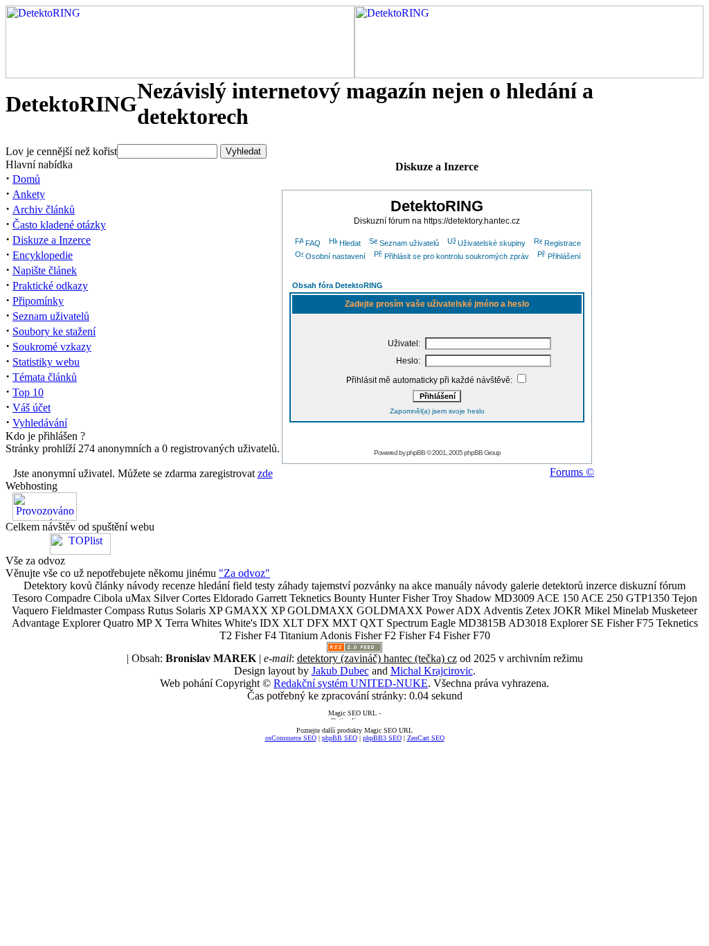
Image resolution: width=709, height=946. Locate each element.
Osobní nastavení (335, 256)
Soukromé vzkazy (51, 346)
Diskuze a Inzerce (51, 240)
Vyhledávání (39, 423)
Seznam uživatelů (50, 316)
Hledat (350, 243)
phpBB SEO (339, 738)
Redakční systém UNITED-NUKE (350, 683)
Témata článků (44, 377)
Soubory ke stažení (54, 331)
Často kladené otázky (59, 225)
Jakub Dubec (340, 671)
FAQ (313, 243)
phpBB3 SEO (382, 738)
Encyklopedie (42, 255)
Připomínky (38, 301)
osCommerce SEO (290, 738)
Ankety (28, 194)
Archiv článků (43, 209)
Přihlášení (564, 256)
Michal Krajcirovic (432, 671)
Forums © (572, 472)
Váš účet (31, 407)
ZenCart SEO (426, 738)
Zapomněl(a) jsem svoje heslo (437, 411)
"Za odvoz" (244, 573)
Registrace (562, 243)
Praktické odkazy (50, 286)
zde (265, 473)
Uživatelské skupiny (492, 243)
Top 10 (28, 392)
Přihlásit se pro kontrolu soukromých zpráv (456, 256)
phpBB (415, 452)
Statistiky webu (46, 362)
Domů (26, 179)
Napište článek (44, 270)
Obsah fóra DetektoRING (337, 285)
